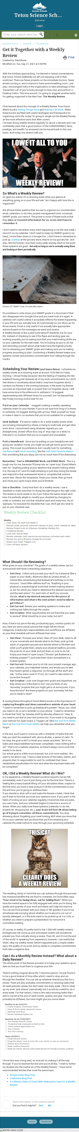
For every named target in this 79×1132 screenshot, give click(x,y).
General (27, 43)
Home (32, 1121)
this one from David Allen (25, 724)
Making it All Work (54, 109)
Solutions (46, 1121)
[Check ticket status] (48, 34)
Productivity (42, 43)
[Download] (33, 582)
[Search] (42, 34)
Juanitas (16, 239)
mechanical (9, 451)
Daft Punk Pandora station (59, 451)
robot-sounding (28, 451)
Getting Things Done (28, 109)
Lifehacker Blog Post (21, 1078)
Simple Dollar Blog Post (22, 1075)
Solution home (11, 43)
